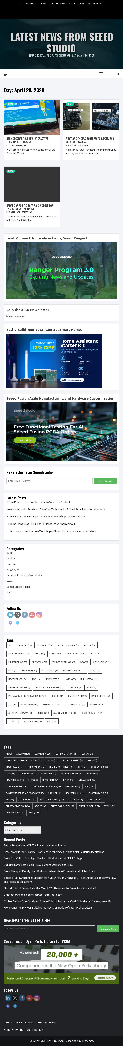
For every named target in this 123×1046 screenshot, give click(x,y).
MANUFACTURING (77, 3)
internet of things (63, 662)
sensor (43, 712)
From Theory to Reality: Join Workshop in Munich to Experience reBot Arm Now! (51, 531)
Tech (9, 592)
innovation (39, 662)
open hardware (19, 687)
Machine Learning (74, 670)
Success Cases (92, 712)
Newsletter (53, 679)
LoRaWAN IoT (50, 670)
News (10, 104)
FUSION (42, 3)
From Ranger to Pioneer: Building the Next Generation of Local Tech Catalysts (48, 907)
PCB (91, 687)
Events (39, 653)
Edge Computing (18, 653)
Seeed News (29, 704)
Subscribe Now (105, 481)
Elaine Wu (72, 145)
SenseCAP (97, 704)
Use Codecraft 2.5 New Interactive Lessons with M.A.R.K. (27, 140)
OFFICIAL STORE (27, 3)
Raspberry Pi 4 (101, 696)
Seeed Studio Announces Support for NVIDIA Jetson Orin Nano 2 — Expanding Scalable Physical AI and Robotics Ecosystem (60, 880)
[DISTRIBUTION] (74, 11)
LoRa (13, 670)
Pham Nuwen (14, 212)
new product (17, 679)
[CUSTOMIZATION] (61, 11)
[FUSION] (55, 11)
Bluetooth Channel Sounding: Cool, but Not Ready (33, 894)
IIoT (95, 653)
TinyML (13, 721)
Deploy (10, 558)
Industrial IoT (17, 662)
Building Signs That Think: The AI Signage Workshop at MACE (41, 524)
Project (57, 696)
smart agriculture (65, 712)
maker (95, 670)
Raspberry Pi (77, 696)
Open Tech (75, 687)
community (45, 645)
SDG (12, 704)
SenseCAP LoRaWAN (20, 712)
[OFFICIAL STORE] (49, 11)
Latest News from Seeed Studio (62, 42)
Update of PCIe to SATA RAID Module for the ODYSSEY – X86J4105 (29, 207)
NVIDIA (71, 679)
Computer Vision (69, 645)
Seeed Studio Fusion (18, 587)
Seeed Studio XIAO (54, 704)
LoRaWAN (29, 670)
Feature (11, 564)
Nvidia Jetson (89, 679)
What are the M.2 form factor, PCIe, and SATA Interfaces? (90, 140)
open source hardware (49, 687)
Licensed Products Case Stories (24, 575)
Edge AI (89, 645)
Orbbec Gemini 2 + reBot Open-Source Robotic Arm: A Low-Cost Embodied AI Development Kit (58, 901)
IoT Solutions (102, 662)
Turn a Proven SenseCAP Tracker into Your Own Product (38, 502)
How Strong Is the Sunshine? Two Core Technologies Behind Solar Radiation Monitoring (56, 509)
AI (11, 645)
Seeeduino (78, 704)
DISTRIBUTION (94, 3)
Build (9, 553)
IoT (84, 662)
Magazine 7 (72, 1040)
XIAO (52, 721)
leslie (11, 145)
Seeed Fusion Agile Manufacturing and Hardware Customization (60, 398)
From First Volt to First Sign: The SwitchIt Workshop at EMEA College (45, 516)
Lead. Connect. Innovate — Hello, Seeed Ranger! (46, 238)
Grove (55, 653)
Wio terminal (33, 721)
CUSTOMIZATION (57, 3)
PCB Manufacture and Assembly (27, 696)
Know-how (12, 570)
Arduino (26, 645)
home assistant (76, 653)
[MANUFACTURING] (67, 11)
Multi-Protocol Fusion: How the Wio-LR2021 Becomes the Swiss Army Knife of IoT (50, 888)
